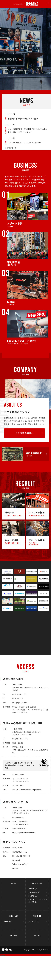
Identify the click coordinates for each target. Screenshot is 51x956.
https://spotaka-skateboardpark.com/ (27, 789)
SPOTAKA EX (32, 892)
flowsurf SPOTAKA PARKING (37, 900)
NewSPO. (31, 896)
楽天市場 (16, 860)
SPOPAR (31, 889)
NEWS (13, 883)
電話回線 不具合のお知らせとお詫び (23, 118)
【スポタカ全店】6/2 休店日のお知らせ (24, 142)
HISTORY (7, 921)
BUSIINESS (37, 883)
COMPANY (13, 915)
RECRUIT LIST (33, 921)
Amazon (15, 868)
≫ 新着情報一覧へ (11, 148)
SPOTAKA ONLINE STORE (21, 856)
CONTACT (37, 935)
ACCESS (13, 935)
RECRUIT (37, 915)
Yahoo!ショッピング (20, 864)
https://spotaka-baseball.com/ (24, 832)
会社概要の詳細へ (24, 433)
